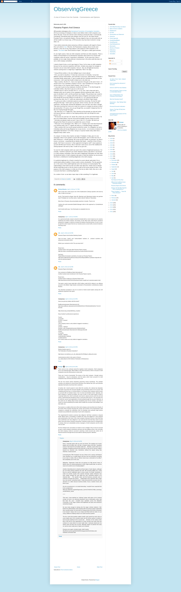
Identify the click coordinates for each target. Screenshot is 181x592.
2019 (111, 151)
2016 (111, 158)
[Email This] (77, 179)
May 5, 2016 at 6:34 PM (76, 441)
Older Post (99, 567)
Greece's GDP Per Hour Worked (118, 87)
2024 (111, 140)
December (114, 160)
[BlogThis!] (79, 179)
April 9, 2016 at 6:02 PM (67, 233)
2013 (111, 207)
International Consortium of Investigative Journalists (85, 31)
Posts (112, 61)
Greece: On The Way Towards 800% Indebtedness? (119, 188)
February (113, 197)
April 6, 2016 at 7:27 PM (73, 189)
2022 (111, 145)
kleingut (60, 366)
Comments (113, 64)
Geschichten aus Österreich (117, 34)
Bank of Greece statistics (116, 28)
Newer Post (57, 567)
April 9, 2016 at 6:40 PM (71, 299)
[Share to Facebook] (83, 179)
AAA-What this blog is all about (118, 26)
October (113, 164)
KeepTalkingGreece (115, 44)
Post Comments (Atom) (66, 569)
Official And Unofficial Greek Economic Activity (118, 182)
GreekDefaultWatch (115, 40)
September (114, 167)
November (114, 162)
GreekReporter (113, 42)
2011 (111, 211)
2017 (111, 156)
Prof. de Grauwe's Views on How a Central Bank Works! (118, 91)
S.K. (59, 233)
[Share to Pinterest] (84, 179)
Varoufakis (112, 53)
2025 (111, 138)
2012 (111, 209)
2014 (111, 205)
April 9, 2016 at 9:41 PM (71, 366)
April (112, 178)
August (113, 169)
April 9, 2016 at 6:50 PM (71, 347)
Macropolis (112, 46)
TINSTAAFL (113, 52)
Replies (62, 438)
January (113, 200)
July (112, 171)
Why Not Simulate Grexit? (116, 99)
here (65, 47)
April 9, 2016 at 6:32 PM (67, 267)
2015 (111, 202)
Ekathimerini (113, 30)
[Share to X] (81, 179)
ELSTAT (112, 32)
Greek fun (112, 36)
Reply (59, 211)
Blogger (97, 580)
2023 (111, 143)
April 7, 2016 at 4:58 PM (71, 216)
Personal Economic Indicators (117, 106)
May (112, 175)
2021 (111, 147)
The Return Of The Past (117, 180)
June (112, 173)
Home (78, 567)
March (113, 195)
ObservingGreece (76, 9)
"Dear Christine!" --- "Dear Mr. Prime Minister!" (118, 192)
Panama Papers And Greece (118, 185)
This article (61, 50)
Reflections (113, 50)
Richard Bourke (62, 189)
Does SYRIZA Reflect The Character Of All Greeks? (116, 95)
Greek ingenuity (114, 38)
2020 (111, 149)
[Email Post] (74, 179)
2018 (111, 154)
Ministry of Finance (114, 48)
